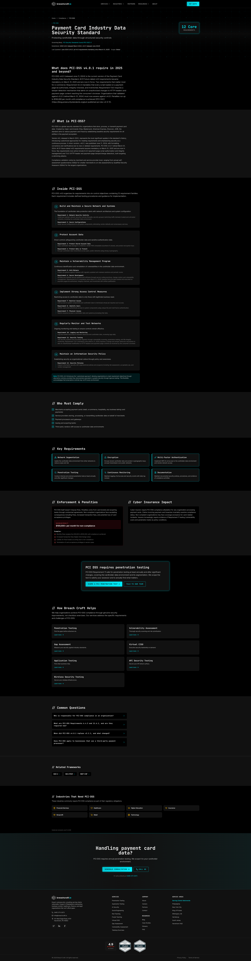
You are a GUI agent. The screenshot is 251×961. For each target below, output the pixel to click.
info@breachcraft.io (60, 915)
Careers (144, 904)
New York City (176, 907)
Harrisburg (175, 917)
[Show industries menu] (123, 4)
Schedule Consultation (116, 869)
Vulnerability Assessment (120, 927)
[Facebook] (65, 926)
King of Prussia (177, 910)
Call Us (142, 869)
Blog (143, 919)
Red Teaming (116, 914)
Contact (144, 910)
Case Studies (146, 923)
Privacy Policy (181, 957)
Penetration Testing (118, 900)
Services (104, 4)
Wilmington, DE (177, 914)
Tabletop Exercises (118, 930)
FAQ (143, 929)
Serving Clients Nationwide (181, 900)
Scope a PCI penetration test (103, 584)
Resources (142, 4)
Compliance (62, 18)
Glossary (145, 926)
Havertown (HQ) (177, 923)
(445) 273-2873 (132, 876)
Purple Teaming (117, 917)
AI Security (115, 907)
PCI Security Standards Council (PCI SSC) (76, 42)
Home (53, 18)
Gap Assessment (117, 923)
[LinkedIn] (59, 926)
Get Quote (193, 4)
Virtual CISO (116, 920)
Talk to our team (134, 584)
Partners (131, 4)
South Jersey (176, 920)
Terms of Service (193, 957)
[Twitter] (54, 926)
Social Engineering (118, 910)
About (154, 4)
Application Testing (118, 904)
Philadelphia (176, 904)
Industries (117, 4)
